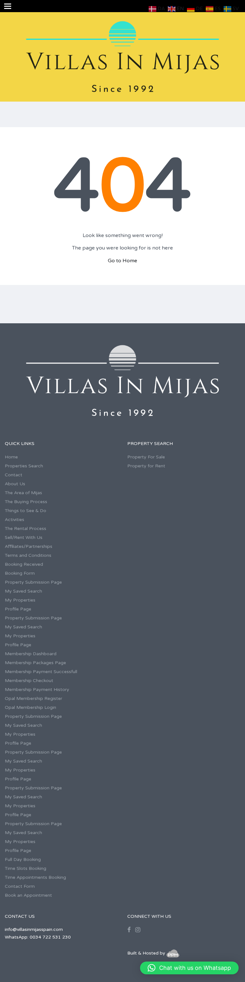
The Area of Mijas (23, 492)
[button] (189, 968)
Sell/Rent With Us (23, 537)
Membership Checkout (29, 680)
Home (11, 457)
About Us (15, 484)
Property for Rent (146, 466)
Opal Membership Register (33, 698)
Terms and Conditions (28, 555)
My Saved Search (23, 591)
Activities (14, 519)
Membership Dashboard (30, 653)
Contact (13, 475)
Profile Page (18, 609)
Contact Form (20, 886)
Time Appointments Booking (35, 877)
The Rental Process (25, 528)
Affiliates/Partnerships (28, 546)
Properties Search (24, 466)
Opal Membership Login (30, 707)
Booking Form (20, 573)
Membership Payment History (37, 689)
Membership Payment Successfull (41, 671)
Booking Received (24, 564)
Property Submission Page (33, 582)
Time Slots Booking (25, 868)
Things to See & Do (25, 510)
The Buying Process (26, 501)
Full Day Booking (23, 859)
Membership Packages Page (35, 662)
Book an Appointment (28, 895)
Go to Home (122, 260)
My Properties (20, 600)
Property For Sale (146, 457)
